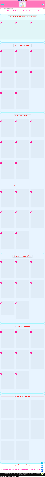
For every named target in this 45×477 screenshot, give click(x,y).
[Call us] (24, 0)
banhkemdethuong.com (22, 474)
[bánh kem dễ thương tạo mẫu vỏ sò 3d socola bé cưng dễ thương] (22, 149)
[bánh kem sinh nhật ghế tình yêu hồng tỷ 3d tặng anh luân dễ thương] (22, 450)
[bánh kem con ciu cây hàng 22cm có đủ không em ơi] (37, 409)
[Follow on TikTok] (21, 0)
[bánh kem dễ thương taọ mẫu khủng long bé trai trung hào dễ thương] (37, 359)
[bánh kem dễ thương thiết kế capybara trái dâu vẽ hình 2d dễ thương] (22, 380)
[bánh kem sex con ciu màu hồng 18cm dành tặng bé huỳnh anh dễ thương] (7, 409)
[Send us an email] (23, 0)
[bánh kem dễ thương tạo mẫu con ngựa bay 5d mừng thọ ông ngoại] (37, 58)
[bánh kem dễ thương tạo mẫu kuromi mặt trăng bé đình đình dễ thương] (37, 79)
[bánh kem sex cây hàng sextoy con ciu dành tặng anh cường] (7, 429)
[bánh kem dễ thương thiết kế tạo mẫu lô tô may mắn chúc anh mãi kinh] (7, 308)
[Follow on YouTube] (26, 0)
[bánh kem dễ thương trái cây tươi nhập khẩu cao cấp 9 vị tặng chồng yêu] (37, 289)
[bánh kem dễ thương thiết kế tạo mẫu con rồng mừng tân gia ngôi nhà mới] (22, 289)
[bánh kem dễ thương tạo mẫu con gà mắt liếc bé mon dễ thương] (7, 58)
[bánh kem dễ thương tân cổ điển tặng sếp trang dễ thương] (37, 29)
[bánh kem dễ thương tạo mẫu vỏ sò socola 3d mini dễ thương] (37, 219)
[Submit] (43, 8)
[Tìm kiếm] (43, 4)
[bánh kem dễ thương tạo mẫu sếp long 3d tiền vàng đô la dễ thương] (22, 79)
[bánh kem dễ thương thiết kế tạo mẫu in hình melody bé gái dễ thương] (7, 29)
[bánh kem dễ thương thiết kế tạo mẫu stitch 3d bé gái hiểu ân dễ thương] (22, 169)
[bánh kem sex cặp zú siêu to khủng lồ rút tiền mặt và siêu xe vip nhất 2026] (37, 429)
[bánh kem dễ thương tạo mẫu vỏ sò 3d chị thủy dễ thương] (7, 219)
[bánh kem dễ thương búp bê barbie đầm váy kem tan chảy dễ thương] (7, 79)
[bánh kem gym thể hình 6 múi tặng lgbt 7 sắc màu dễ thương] (22, 409)
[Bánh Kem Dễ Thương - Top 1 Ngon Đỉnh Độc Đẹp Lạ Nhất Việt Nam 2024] (22, 4)
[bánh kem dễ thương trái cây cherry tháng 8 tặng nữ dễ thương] (22, 29)
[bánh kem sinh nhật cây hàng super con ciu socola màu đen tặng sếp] (7, 450)
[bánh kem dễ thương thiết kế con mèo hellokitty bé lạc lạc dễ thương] (22, 99)
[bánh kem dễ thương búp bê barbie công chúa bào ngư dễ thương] (7, 99)
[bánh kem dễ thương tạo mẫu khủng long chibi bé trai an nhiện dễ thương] (7, 359)
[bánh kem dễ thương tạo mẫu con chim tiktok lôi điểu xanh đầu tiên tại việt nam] (22, 58)
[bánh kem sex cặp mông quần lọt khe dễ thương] (22, 429)
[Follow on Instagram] (20, 0)
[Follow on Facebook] (19, 0)
